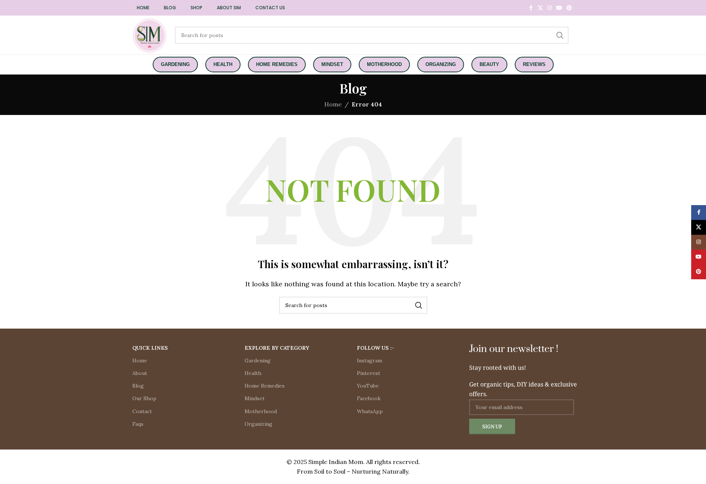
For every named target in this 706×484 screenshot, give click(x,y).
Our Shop (144, 398)
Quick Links (150, 348)
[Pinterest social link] (569, 8)
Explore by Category (277, 348)
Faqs (137, 424)
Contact (142, 411)
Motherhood (261, 411)
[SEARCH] (560, 35)
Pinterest (368, 373)
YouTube (368, 385)
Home (139, 360)
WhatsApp (370, 411)
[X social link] (540, 8)
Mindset (255, 398)
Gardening (258, 360)
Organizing (258, 424)
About (139, 373)
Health (253, 373)
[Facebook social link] (531, 8)
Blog (138, 385)
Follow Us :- (375, 348)
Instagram (369, 360)
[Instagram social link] (549, 8)
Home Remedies (265, 385)
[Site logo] (150, 34)
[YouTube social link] (559, 8)
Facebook (369, 398)
